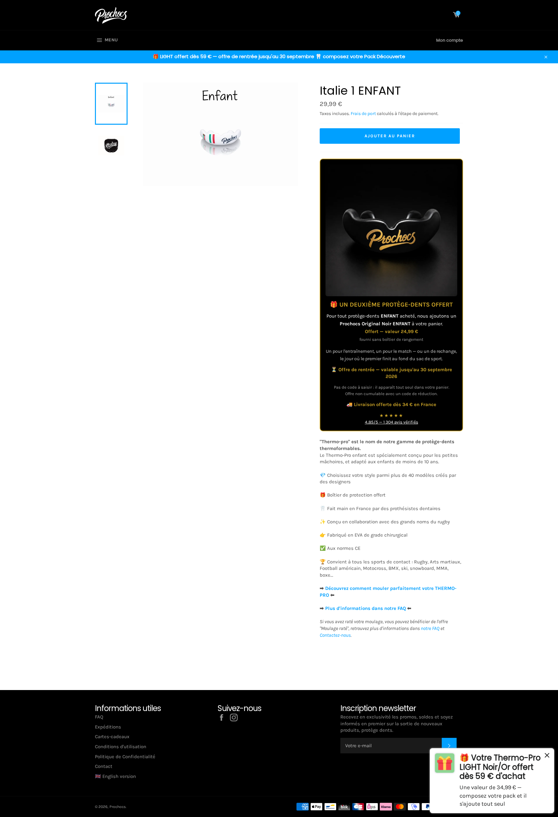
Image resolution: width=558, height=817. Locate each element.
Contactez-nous (335, 635)
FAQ (99, 717)
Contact (103, 766)
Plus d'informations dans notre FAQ (365, 608)
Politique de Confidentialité (125, 756)
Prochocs (117, 806)
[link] (492, 780)
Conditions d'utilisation (120, 746)
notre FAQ (430, 628)
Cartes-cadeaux (112, 736)
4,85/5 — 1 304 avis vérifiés (391, 422)
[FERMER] (547, 756)
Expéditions (108, 727)
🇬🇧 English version (115, 776)
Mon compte (449, 40)
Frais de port (363, 113)
